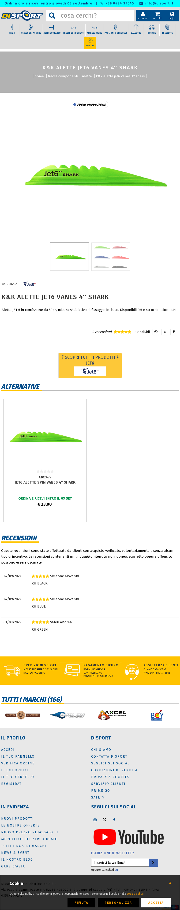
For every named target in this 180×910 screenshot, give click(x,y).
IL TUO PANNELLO (18, 757)
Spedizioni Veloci (39, 665)
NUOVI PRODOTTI (17, 819)
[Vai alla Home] (22, 15)
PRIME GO (100, 791)
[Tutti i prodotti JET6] (29, 284)
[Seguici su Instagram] (95, 819)
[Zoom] (90, 173)
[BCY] (157, 715)
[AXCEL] (112, 715)
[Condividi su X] (164, 332)
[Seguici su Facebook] (114, 819)
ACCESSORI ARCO (52, 33)
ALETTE (87, 76)
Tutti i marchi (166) (31, 699)
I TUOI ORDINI (15, 770)
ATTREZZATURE (94, 33)
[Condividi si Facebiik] (173, 332)
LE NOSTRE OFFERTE (20, 825)
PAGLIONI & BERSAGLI (116, 33)
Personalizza (118, 902)
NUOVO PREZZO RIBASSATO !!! (29, 832)
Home (39, 76)
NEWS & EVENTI (16, 853)
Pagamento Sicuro (101, 665)
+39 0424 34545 (119, 3)
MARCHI (90, 45)
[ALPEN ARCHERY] (22, 715)
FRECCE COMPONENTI (73, 33)
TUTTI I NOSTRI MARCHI (23, 846)
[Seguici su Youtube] (128, 836)
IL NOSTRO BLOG (17, 860)
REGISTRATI (12, 784)
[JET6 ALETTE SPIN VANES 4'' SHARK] (45, 438)
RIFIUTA (81, 902)
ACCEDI (8, 750)
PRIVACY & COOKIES (110, 777)
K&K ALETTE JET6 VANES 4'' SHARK (120, 76)
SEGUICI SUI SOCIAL (110, 763)
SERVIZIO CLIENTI (108, 784)
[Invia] (153, 863)
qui (117, 869)
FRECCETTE (167, 33)
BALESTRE (136, 33)
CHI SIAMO (101, 750)
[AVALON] (67, 715)
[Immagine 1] (110, 256)
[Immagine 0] (69, 256)
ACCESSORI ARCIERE (31, 33)
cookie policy (135, 893)
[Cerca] (52, 15)
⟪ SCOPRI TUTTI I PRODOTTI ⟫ (90, 360)
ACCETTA (156, 902)
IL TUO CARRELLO (17, 777)
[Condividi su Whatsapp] (156, 332)
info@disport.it (158, 3)
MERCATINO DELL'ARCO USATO (29, 839)
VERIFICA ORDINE (18, 763)
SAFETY (98, 797)
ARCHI (12, 33)
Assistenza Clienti (160, 665)
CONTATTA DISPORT (109, 757)
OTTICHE (151, 33)
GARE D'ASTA (13, 866)
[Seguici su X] (104, 819)
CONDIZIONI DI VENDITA (114, 770)
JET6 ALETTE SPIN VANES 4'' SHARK (45, 482)
